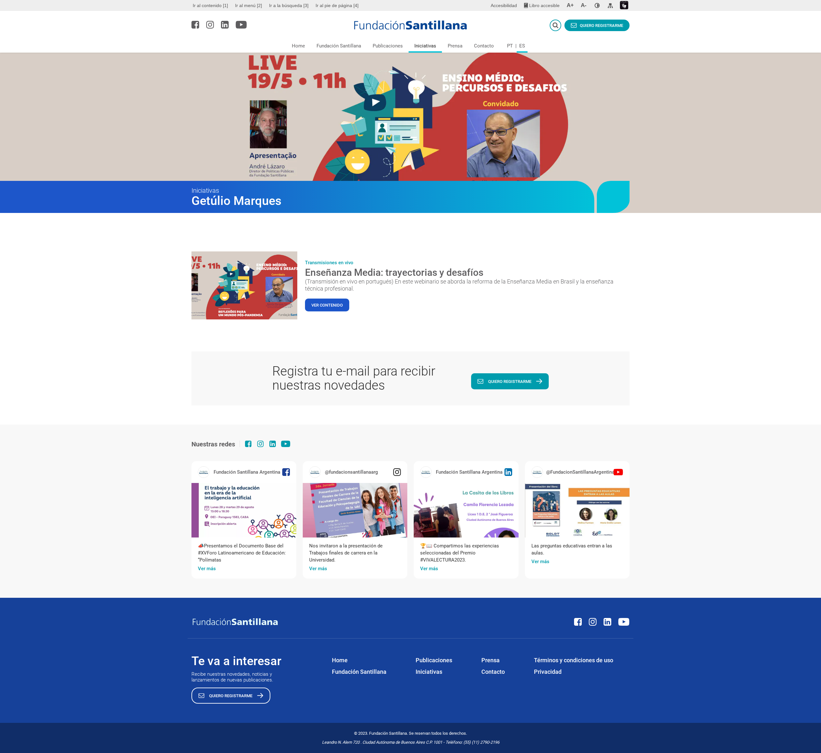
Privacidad (548, 671)
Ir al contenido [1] (210, 5)
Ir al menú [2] (248, 5)
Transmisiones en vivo (329, 263)
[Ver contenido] (244, 285)
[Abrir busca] (555, 25)
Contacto (484, 46)
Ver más (207, 568)
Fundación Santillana (339, 46)
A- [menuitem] (584, 5)
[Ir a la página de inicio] (410, 25)
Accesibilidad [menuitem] (504, 5)
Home (298, 46)
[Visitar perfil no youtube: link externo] (241, 25)
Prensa (455, 46)
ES (522, 46)
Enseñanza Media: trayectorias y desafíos (394, 272)
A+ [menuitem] (570, 5)
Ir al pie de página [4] (337, 5)
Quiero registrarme (601, 25)
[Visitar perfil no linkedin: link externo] (225, 25)
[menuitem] (211, 5)
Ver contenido (327, 305)
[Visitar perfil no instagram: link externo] (210, 25)
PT (510, 46)
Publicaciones (388, 46)
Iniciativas (425, 46)
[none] (597, 5)
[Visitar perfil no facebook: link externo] (195, 25)
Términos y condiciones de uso (573, 660)
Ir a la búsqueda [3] (289, 5)
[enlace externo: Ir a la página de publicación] (243, 510)
